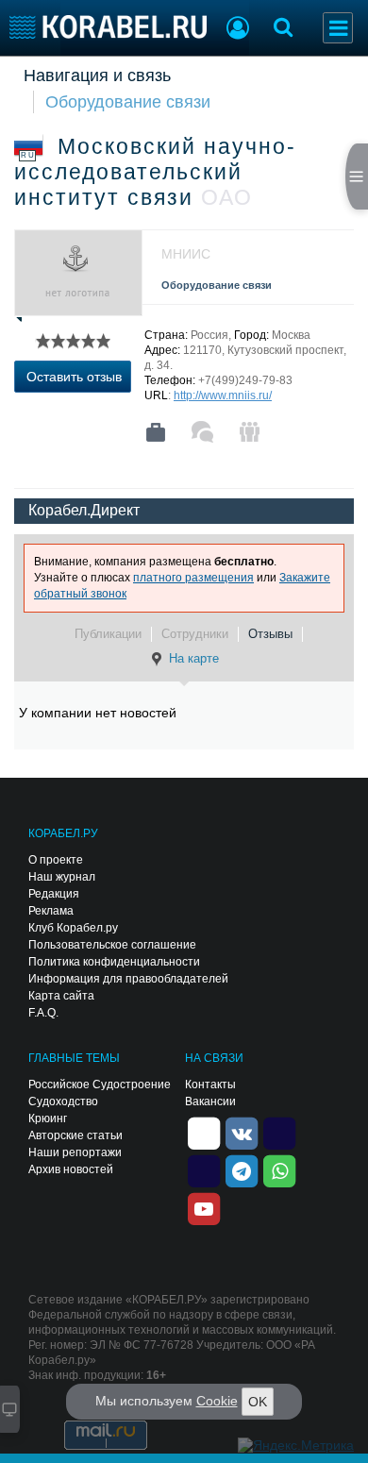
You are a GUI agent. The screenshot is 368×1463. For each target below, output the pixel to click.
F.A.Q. (43, 1012)
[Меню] (338, 27)
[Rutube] (279, 1131)
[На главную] (108, 27)
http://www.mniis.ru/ (223, 395)
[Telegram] (241, 1169)
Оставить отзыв (74, 376)
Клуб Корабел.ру (73, 927)
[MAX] (204, 1169)
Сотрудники (194, 634)
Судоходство (63, 1101)
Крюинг (47, 1118)
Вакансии (210, 1101)
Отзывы (270, 634)
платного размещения (193, 577)
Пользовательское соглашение (112, 944)
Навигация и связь (97, 75)
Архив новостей (70, 1169)
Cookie (217, 1400)
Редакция (53, 893)
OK (257, 1401)
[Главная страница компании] (155, 432)
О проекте (55, 859)
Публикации (108, 634)
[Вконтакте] (241, 1131)
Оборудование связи (127, 101)
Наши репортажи (75, 1152)
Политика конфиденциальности (114, 961)
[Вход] (237, 30)
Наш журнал (61, 876)
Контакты (210, 1084)
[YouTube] (204, 1207)
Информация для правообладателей (128, 978)
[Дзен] (204, 1131)
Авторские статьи (75, 1135)
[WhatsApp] (279, 1169)
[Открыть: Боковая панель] (356, 176)
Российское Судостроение (99, 1084)
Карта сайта (61, 995)
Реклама (51, 910)
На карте (194, 658)
